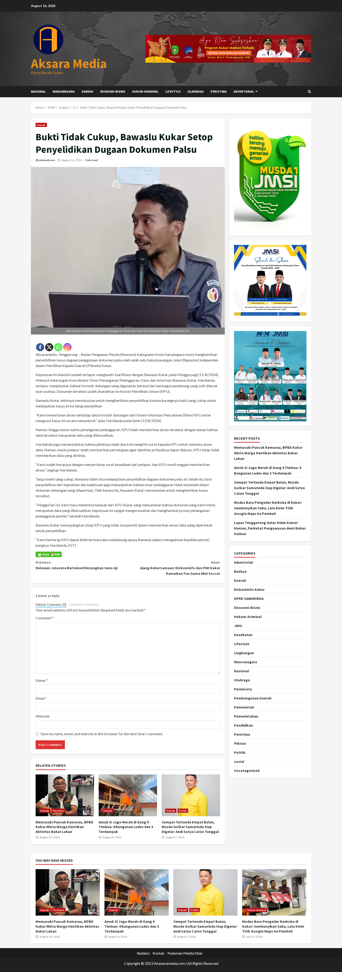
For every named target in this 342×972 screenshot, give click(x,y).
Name (42, 680)
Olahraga (196, 91)
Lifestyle (173, 91)
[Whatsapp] (58, 347)
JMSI (238, 625)
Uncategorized (246, 770)
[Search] (309, 91)
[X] (49, 347)
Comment (45, 618)
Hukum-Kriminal (145, 91)
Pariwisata (243, 689)
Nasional (38, 91)
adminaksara (47, 160)
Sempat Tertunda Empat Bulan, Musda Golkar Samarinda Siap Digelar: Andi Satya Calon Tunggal (191, 795)
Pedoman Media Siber (185, 953)
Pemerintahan (246, 716)
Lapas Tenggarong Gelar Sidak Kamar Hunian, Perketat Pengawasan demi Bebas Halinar (270, 528)
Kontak (158, 953)
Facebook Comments (84, 604)
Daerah (87, 91)
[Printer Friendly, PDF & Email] (49, 554)
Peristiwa (219, 91)
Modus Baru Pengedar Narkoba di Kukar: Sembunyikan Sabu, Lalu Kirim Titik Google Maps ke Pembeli (268, 508)
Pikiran (240, 743)
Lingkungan (244, 652)
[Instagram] (67, 347)
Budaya (240, 571)
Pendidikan (243, 725)
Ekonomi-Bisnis (112, 91)
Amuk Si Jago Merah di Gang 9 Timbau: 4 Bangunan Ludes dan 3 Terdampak (128, 795)
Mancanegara (64, 91)
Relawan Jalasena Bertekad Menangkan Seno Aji (76, 565)
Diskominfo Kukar (249, 589)
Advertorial (244, 91)
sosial (239, 761)
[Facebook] (40, 347)
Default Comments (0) (51, 604)
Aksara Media (69, 63)
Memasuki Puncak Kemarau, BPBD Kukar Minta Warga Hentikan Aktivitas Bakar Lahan (65, 795)
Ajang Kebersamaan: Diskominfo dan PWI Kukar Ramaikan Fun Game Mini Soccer (180, 568)
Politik (183, 810)
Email (41, 698)
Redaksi (143, 953)
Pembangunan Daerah (253, 698)
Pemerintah (244, 707)
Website (42, 716)
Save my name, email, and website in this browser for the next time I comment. (101, 733)
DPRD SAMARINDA (249, 598)
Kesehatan (243, 634)
